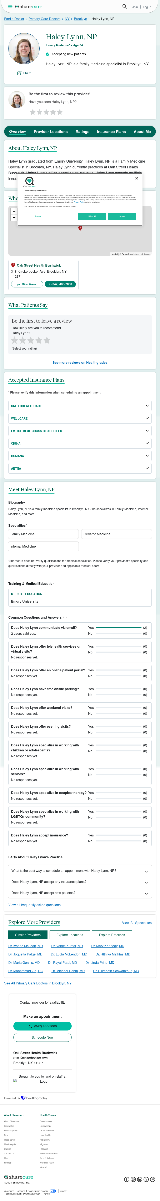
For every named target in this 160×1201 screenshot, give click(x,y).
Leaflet (114, 254)
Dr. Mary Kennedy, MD (107, 945)
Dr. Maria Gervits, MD (24, 962)
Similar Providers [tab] (28, 934)
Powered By (12, 1098)
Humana (17, 456)
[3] (46, 111)
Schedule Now (43, 1037)
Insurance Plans (111, 131)
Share (27, 73)
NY (67, 18)
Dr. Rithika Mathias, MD (113, 954)
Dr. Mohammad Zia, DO (25, 970)
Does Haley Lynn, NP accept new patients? (43, 892)
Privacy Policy (79, 202)
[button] (64, 617)
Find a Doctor (14, 18)
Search (124, 6)
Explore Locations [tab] (69, 934)
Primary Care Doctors (44, 18)
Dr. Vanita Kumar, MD (67, 945)
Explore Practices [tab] (112, 934)
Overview (17, 131)
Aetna (16, 468)
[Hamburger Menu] (11, 6)
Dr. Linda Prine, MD (99, 962)
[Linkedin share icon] (139, 1180)
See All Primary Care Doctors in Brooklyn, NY (38, 983)
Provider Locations (51, 131)
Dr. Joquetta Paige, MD (25, 954)
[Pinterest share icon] (152, 1180)
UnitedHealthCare (26, 406)
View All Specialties (137, 922)
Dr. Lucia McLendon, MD (69, 954)
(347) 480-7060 (61, 284)
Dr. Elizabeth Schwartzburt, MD (116, 970)
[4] (53, 111)
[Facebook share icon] (127, 1180)
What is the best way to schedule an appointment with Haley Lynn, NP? (63, 870)
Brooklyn (80, 18)
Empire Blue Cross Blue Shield (36, 431)
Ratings (82, 131)
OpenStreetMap (130, 254)
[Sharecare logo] (50, 1177)
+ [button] (14, 211)
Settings (38, 216)
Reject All (92, 216)
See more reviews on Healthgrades (80, 362)
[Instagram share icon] (133, 1180)
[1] (32, 111)
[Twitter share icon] (146, 1180)
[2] (39, 111)
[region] (80, 199)
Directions (28, 284)
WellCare (19, 418)
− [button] (14, 217)
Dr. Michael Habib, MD (68, 970)
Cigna (15, 443)
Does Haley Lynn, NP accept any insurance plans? (48, 881)
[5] (60, 111)
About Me (142, 131)
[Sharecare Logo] (29, 6)
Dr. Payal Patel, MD (62, 962)
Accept (122, 216)
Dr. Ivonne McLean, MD (25, 945)
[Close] (136, 178)
